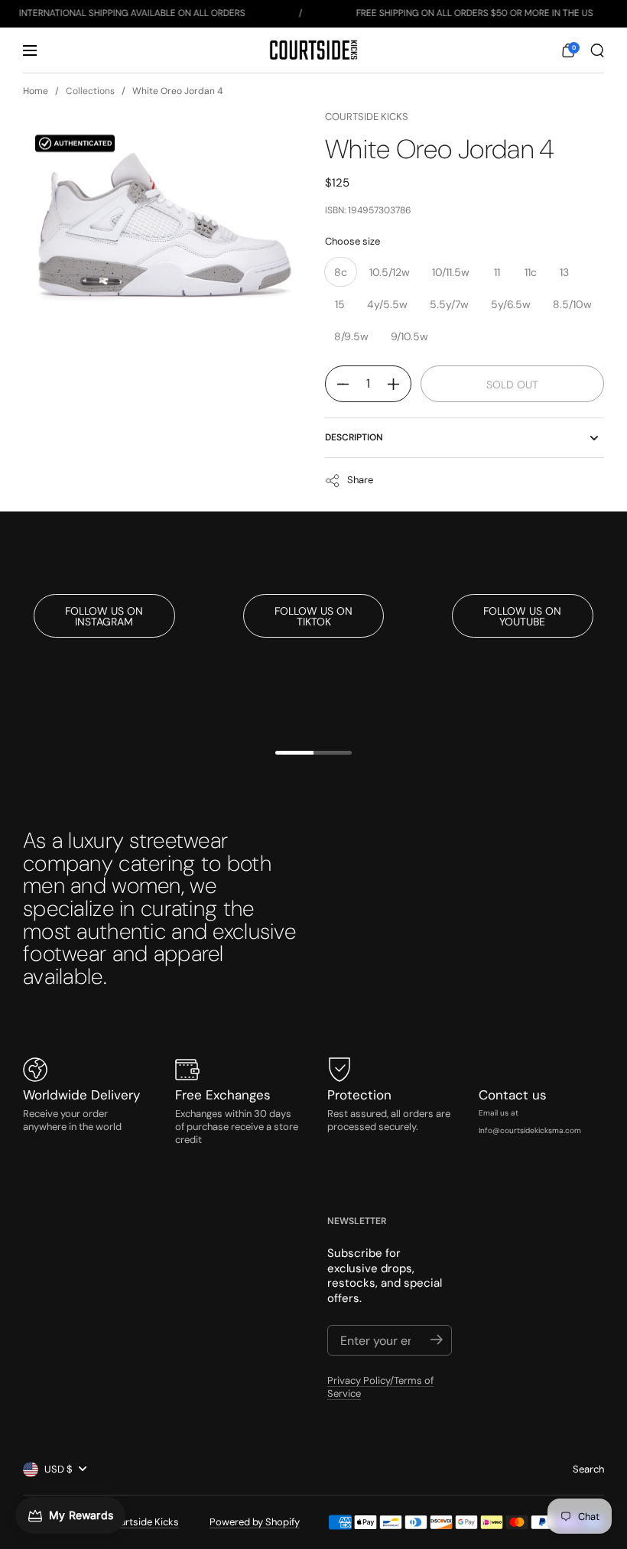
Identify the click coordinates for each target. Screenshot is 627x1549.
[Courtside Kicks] (313, 50)
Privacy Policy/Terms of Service (380, 1387)
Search (588, 1469)
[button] (568, 50)
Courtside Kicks (366, 116)
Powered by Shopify (255, 1521)
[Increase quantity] (399, 383)
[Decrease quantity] (337, 383)
